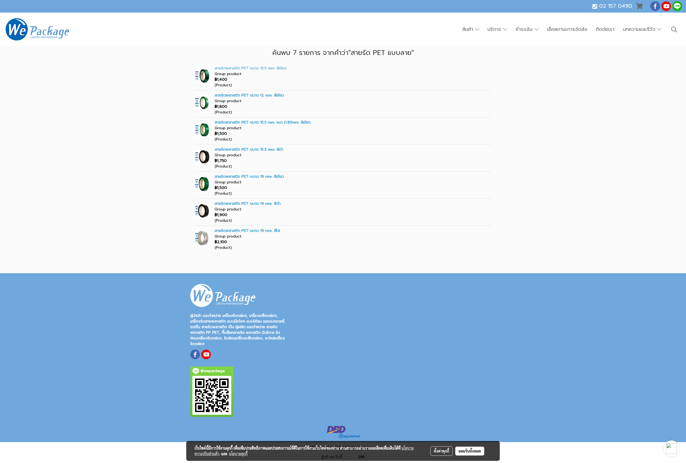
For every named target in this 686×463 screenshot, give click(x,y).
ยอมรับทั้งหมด (469, 451)
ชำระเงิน (525, 29)
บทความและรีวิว (640, 29)
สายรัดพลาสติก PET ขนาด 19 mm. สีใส (247, 231)
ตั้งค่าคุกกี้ (441, 451)
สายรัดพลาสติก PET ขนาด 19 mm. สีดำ (248, 203)
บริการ (495, 29)
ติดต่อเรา (605, 29)
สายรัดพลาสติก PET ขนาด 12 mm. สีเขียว (249, 95)
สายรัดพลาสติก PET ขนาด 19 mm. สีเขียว (249, 176)
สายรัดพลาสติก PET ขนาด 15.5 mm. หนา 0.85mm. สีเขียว (263, 122)
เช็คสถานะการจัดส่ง (567, 29)
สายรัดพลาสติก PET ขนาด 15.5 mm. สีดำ (249, 149)
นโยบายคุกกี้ (238, 453)
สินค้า (468, 29)
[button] (674, 29)
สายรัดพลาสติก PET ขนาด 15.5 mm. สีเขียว (251, 68)
